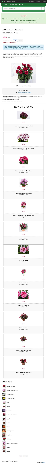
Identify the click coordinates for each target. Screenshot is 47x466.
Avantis (43, 462)
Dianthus (25, 455)
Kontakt (38, 1)
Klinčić (20, 455)
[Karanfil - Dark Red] (23, 73)
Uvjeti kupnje (31, 1)
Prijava (44, 1)
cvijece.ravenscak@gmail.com (24, 92)
